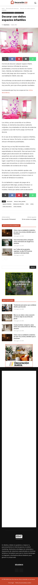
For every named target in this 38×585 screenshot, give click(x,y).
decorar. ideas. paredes (19, 201)
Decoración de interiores (12, 8)
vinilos (31, 204)
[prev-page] (3, 258)
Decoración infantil (19, 12)
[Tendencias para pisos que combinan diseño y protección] (7, 307)
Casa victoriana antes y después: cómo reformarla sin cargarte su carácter (24, 241)
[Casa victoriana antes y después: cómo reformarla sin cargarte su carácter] (7, 242)
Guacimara (6, 24)
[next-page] (6, 258)
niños (27, 204)
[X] (21, 570)
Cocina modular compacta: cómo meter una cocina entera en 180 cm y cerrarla (25, 326)
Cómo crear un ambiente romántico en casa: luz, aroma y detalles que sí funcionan (25, 232)
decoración (9, 201)
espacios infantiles (7, 204)
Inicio (3, 8)
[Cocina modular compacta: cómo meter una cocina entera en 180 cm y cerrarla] (7, 327)
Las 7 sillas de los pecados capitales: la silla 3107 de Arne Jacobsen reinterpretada (23, 251)
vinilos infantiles (17, 206)
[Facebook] (17, 570)
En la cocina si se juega (29, 219)
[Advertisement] (19, 449)
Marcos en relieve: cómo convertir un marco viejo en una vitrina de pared (24, 316)
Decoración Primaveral (8, 219)
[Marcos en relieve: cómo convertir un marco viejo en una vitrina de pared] (7, 317)
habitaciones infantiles (18, 204)
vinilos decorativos (7, 206)
